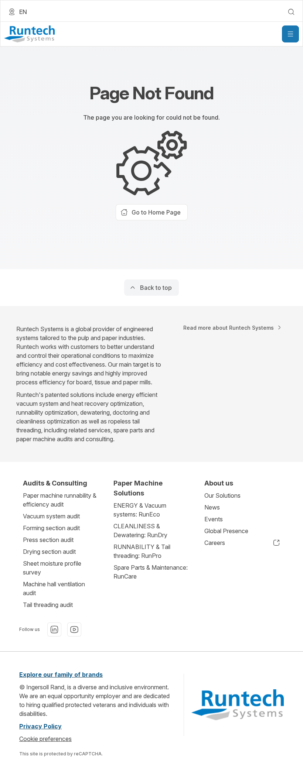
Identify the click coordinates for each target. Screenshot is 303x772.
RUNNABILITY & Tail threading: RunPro (141, 551)
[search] (291, 11)
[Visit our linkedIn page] (54, 629)
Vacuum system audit (51, 516)
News (212, 507)
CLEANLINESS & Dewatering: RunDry (140, 530)
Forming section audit (51, 528)
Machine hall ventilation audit (54, 588)
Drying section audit (49, 551)
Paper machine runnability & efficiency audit (59, 500)
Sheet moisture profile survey (52, 568)
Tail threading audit (48, 604)
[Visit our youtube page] (74, 629)
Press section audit (48, 539)
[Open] (290, 33)
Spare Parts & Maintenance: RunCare (150, 572)
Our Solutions (222, 495)
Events (213, 519)
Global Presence (226, 531)
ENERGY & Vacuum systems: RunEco (139, 510)
